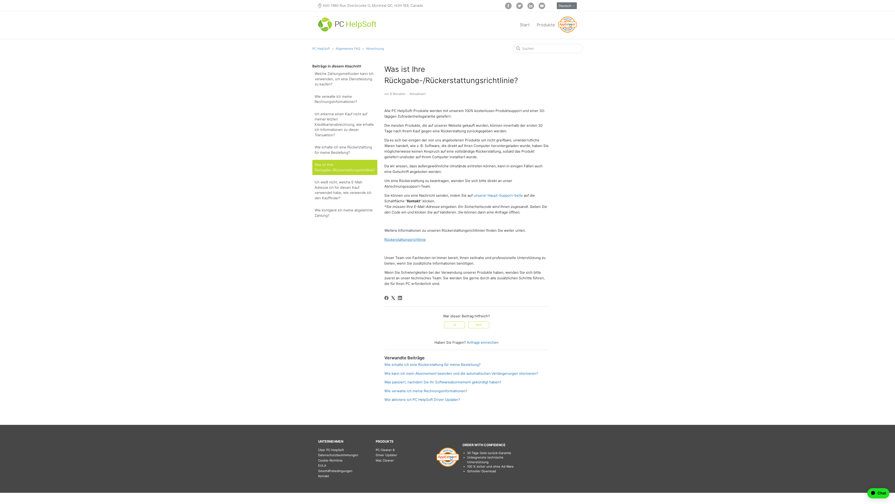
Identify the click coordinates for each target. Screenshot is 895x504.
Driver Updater (386, 455)
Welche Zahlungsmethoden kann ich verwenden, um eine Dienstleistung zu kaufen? (344, 78)
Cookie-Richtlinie (330, 460)
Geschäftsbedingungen (335, 471)
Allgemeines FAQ (348, 48)
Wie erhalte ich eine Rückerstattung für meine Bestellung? (343, 150)
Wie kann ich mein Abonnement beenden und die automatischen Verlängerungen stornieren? (461, 373)
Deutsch (565, 6)
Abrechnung (375, 48)
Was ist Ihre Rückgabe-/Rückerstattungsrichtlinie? (345, 167)
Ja (454, 324)
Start (525, 24)
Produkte (546, 24)
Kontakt (323, 476)
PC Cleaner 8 (385, 450)
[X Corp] (393, 298)
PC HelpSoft (321, 48)
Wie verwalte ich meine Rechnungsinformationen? (336, 99)
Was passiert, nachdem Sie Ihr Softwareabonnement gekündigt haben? (442, 382)
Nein (479, 324)
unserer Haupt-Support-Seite (498, 195)
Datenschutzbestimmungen (338, 455)
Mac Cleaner (385, 460)
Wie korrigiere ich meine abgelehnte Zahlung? (344, 213)
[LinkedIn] (400, 298)
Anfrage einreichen (483, 342)
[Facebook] (386, 298)
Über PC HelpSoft (331, 450)
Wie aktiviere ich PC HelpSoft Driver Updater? (422, 399)
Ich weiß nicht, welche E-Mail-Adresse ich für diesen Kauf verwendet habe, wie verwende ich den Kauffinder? (343, 190)
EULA (322, 465)
